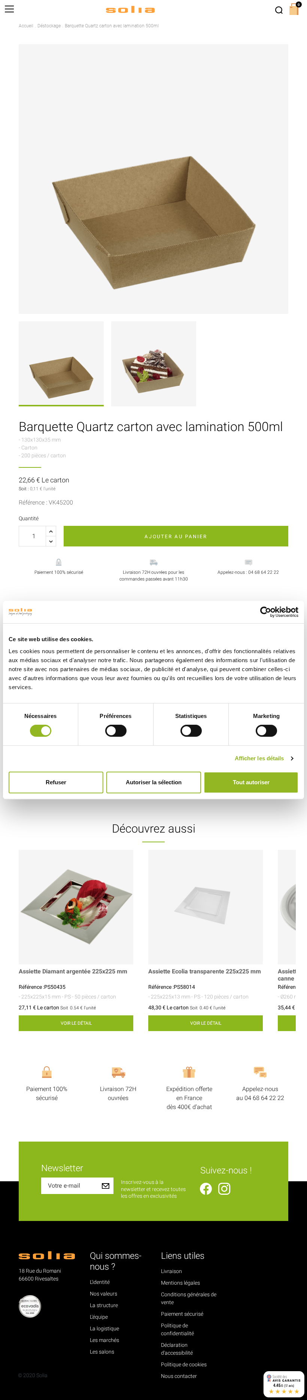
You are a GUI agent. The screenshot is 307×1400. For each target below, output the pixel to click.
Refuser (56, 782)
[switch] (116, 731)
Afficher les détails (259, 758)
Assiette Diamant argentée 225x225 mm (73, 971)
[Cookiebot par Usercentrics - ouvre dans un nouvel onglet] (265, 612)
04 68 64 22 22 (264, 1098)
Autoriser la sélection (154, 782)
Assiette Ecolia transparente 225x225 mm (204, 971)
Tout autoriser (251, 782)
